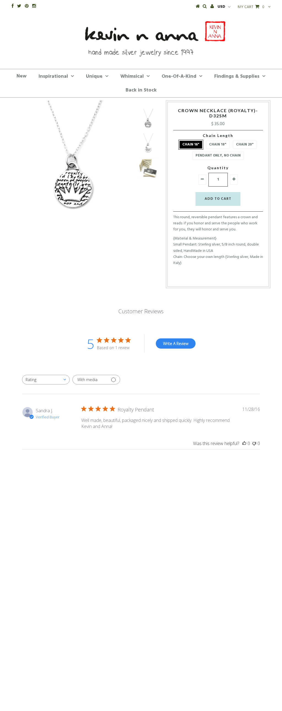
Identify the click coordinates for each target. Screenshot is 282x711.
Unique (94, 76)
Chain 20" (245, 144)
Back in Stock (141, 90)
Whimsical (132, 76)
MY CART (251, 7)
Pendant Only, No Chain (218, 155)
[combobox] (46, 379)
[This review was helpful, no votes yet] (244, 443)
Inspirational (53, 76)
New (22, 76)
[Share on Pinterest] (227, 277)
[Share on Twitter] (216, 277)
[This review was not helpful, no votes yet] (254, 443)
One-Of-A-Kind (179, 76)
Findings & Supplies (236, 76)
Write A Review (175, 343)
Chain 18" (217, 144)
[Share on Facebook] (207, 277)
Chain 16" (190, 144)
